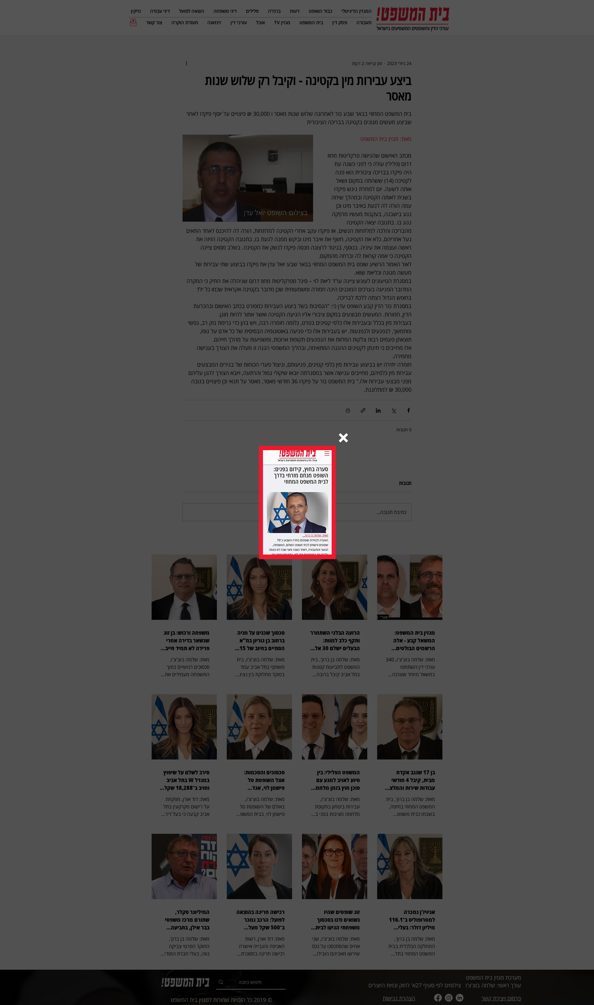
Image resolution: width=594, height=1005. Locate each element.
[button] (343, 437)
